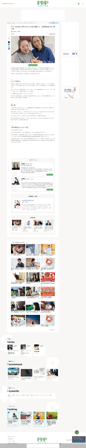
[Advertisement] (43, 15)
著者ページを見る (49, 174)
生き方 (53, 22)
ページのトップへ (77, 432)
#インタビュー (10, 396)
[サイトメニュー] (83, 4)
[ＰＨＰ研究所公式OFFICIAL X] (76, 53)
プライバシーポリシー (76, 439)
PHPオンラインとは (11, 436)
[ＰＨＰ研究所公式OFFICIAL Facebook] (73, 53)
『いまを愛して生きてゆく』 (39, 71)
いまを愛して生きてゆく (28, 200)
